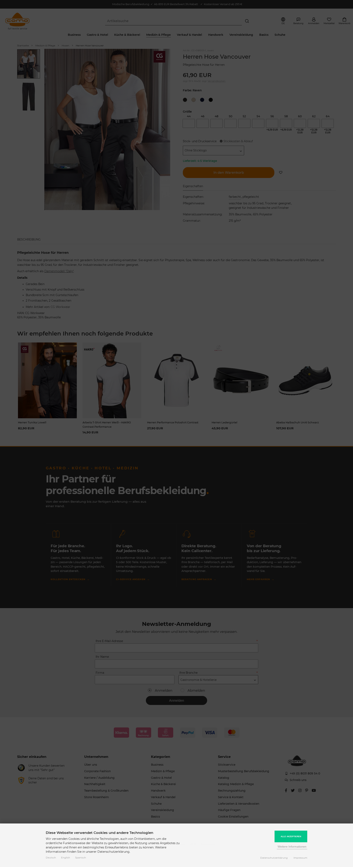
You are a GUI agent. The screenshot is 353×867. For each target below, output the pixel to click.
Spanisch (80, 857)
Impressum (300, 857)
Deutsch (51, 857)
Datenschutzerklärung (274, 857)
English (65, 857)
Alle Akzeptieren (291, 836)
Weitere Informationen (292, 846)
